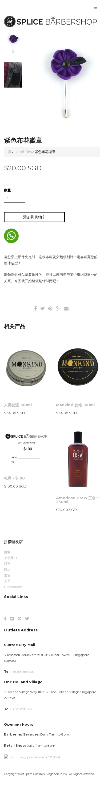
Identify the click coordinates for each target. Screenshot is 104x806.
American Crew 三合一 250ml (77, 500)
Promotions (13, 587)
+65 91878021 (21, 709)
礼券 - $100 (14, 478)
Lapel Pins (23, 152)
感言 (7, 563)
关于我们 (10, 558)
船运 (7, 569)
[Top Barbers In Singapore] (32, 757)
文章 (7, 581)
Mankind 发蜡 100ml (75, 405)
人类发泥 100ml (18, 405)
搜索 (7, 552)
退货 (7, 575)
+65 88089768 (22, 672)
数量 (7, 190)
